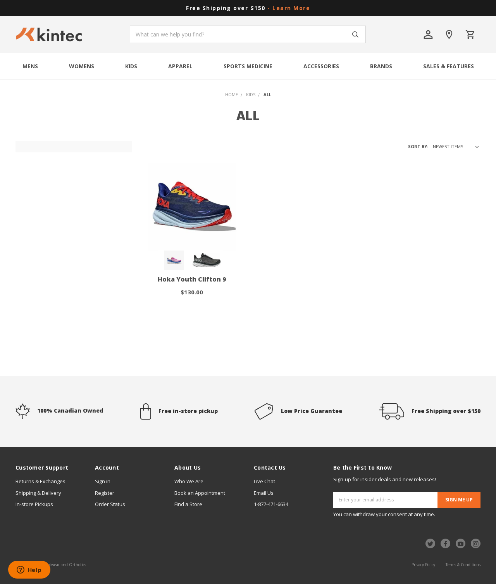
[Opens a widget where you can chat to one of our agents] (29, 570)
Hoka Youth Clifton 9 (192, 279)
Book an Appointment (199, 492)
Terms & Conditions (463, 564)
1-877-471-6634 (271, 504)
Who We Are (188, 481)
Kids (131, 66)
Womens (81, 66)
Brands (381, 66)
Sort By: (418, 146)
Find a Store (188, 504)
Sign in (102, 481)
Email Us (264, 492)
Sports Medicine (248, 66)
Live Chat (264, 481)
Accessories (321, 66)
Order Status (110, 504)
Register (104, 492)
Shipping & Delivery (38, 492)
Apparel (180, 66)
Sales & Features (448, 66)
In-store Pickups (34, 504)
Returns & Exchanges (40, 481)
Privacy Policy (423, 564)
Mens (30, 66)
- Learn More (288, 8)
